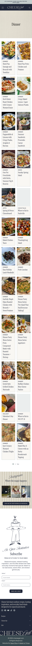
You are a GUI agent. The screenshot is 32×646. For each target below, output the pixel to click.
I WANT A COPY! (16, 343)
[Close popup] (29, 302)
